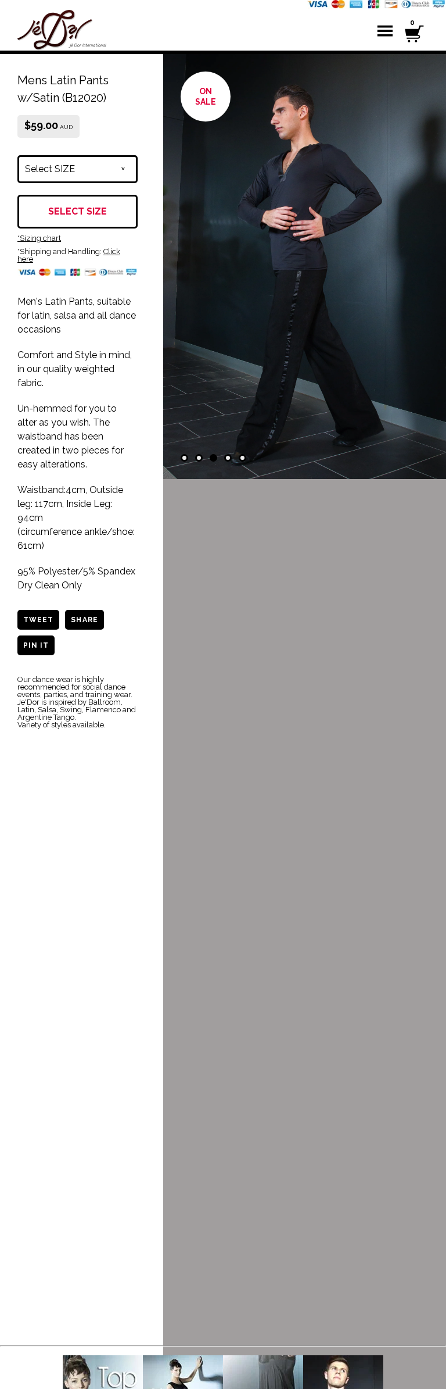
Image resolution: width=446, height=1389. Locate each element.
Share (84, 620)
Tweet (38, 620)
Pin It (36, 645)
